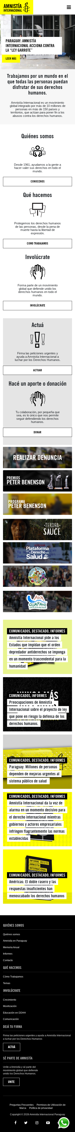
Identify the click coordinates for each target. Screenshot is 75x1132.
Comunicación (11, 1019)
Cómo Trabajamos (13, 976)
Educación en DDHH (14, 1012)
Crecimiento (9, 999)
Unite (11, 1082)
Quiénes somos (11, 934)
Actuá (11, 1047)
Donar (37, 432)
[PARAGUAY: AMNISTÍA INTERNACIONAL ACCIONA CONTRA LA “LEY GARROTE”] (32, 50)
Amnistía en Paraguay (15, 940)
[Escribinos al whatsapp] (63, 1122)
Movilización (10, 1006)
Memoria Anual (11, 947)
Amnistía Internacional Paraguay (17, 7)
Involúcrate (37, 305)
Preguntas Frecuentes (22, 1104)
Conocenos (38, 181)
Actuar (37, 370)
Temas (6, 983)
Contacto (8, 960)
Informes (7, 953)
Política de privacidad (41, 1108)
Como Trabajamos (37, 243)
